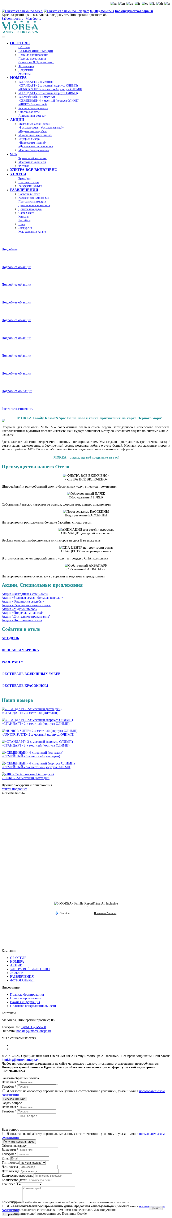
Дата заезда (10, 1166)
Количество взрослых (18, 1175)
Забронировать (12, 18)
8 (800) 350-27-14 (102, 11)
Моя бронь (33, 18)
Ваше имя (10, 1082)
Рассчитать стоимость (17, 408)
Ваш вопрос (11, 1129)
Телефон (9, 1086)
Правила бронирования (27, 994)
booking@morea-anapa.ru (134, 11)
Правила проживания (25, 998)
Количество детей (15, 1180)
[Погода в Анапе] (86, 909)
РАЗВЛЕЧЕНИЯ (22, 976)
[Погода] (62, 913)
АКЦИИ (16, 965)
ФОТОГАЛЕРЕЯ (22, 980)
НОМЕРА (17, 961)
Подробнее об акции (16, 267)
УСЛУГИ (17, 973)
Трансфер (9, 1184)
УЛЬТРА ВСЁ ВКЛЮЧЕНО (30, 969)
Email (6, 1158)
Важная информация (25, 1002)
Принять (156, 1208)
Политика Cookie (74, 1213)
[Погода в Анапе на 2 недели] (105, 913)
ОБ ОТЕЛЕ (18, 957)
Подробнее (9, 249)
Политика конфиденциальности (33, 1006)
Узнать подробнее (14, 789)
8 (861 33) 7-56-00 (33, 1027)
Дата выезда (11, 1171)
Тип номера (11, 1162)
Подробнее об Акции (17, 391)
